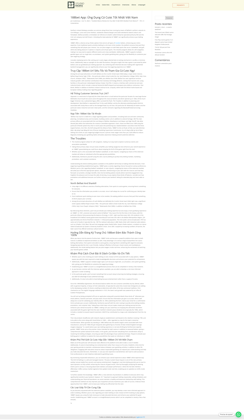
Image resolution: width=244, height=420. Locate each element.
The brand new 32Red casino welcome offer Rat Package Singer (164, 34)
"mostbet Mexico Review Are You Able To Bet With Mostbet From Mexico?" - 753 (116, 21)
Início (98, 5)
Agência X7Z (140, 417)
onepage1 (141, 5)
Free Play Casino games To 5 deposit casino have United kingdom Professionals (164, 42)
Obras (133, 5)
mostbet (117, 43)
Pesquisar (169, 18)
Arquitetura (116, 5)
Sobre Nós (105, 5)
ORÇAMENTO (180, 5)
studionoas (76, 21)
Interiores (125, 5)
